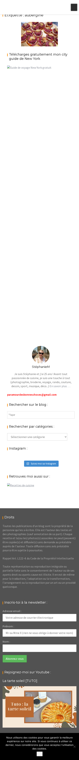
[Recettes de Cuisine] (20, 485)
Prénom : (8, 626)
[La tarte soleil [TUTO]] (39, 707)
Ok (39, 753)
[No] (74, 746)
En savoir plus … (60, 386)
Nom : (6, 641)
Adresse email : (12, 611)
